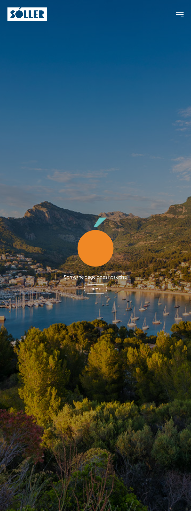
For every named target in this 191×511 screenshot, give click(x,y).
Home (95, 289)
